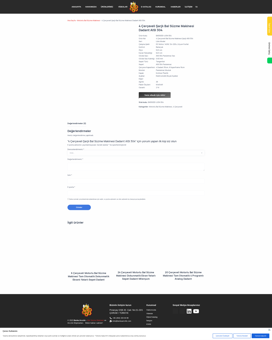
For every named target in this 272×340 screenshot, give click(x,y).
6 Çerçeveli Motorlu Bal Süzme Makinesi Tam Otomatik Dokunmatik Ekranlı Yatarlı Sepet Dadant (88, 276)
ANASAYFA (76, 7)
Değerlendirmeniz (75, 159)
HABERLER (176, 7)
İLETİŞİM (188, 7)
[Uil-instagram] (182, 311)
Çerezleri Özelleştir (222, 336)
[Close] (269, 329)
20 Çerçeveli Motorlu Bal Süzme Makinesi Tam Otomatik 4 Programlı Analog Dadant (183, 276)
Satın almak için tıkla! (154, 95)
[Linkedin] (189, 311)
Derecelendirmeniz (75, 149)
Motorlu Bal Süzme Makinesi (88, 20)
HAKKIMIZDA (91, 7)
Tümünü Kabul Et (260, 336)
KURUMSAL (160, 7)
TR (196, 7)
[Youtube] (196, 311)
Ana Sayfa (71, 20)
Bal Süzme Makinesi (95, 320)
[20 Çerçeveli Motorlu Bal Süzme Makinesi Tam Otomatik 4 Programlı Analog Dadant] (183, 249)
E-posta (71, 187)
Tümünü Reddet (242, 336)
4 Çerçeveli (177, 107)
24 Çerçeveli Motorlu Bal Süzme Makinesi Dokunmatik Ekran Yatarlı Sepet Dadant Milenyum (136, 276)
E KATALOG (146, 7)
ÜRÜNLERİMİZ (107, 7)
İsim (69, 175)
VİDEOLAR (122, 7)
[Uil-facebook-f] (175, 311)
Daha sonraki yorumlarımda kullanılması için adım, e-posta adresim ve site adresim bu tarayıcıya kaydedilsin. (107, 199)
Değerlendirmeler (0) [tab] (76, 123)
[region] (136, 334)
